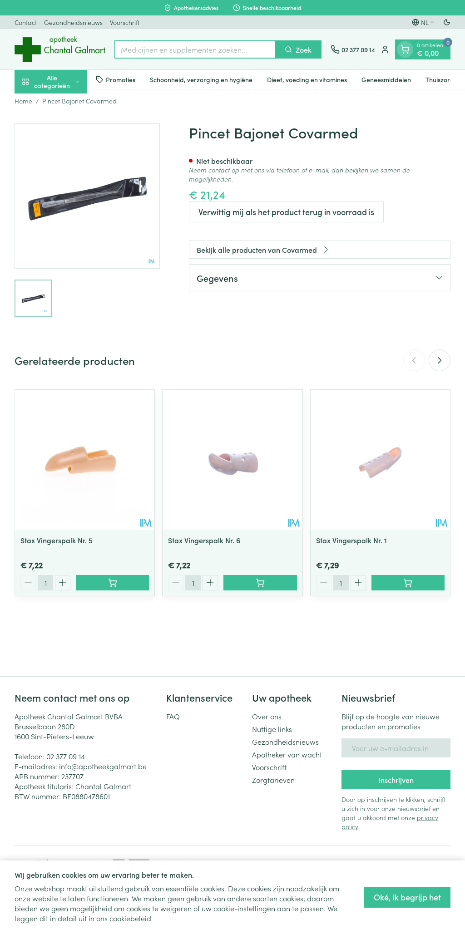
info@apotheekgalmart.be (103, 766)
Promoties (120, 79)
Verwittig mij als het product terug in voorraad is (286, 211)
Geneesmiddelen (386, 79)
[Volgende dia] (439, 360)
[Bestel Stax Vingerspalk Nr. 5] (112, 582)
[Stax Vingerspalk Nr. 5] (84, 459)
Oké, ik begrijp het (407, 897)
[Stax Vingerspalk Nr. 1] (380, 459)
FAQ (173, 716)
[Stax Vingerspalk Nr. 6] (232, 459)
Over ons (267, 716)
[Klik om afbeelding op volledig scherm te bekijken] (87, 196)
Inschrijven (396, 780)
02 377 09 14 (65, 756)
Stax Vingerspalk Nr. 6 (204, 540)
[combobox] (195, 49)
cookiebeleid (130, 918)
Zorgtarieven (273, 780)
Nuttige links (272, 729)
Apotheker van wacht (287, 754)
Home (23, 100)
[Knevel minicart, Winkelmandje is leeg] (405, 49)
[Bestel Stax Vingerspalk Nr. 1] (408, 582)
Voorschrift (124, 22)
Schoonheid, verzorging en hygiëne (201, 79)
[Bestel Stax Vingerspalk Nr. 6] (260, 582)
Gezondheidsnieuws (73, 22)
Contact (26, 22)
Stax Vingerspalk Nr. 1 (351, 540)
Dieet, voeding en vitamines (307, 79)
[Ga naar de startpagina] (60, 49)
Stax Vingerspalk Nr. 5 (56, 540)
